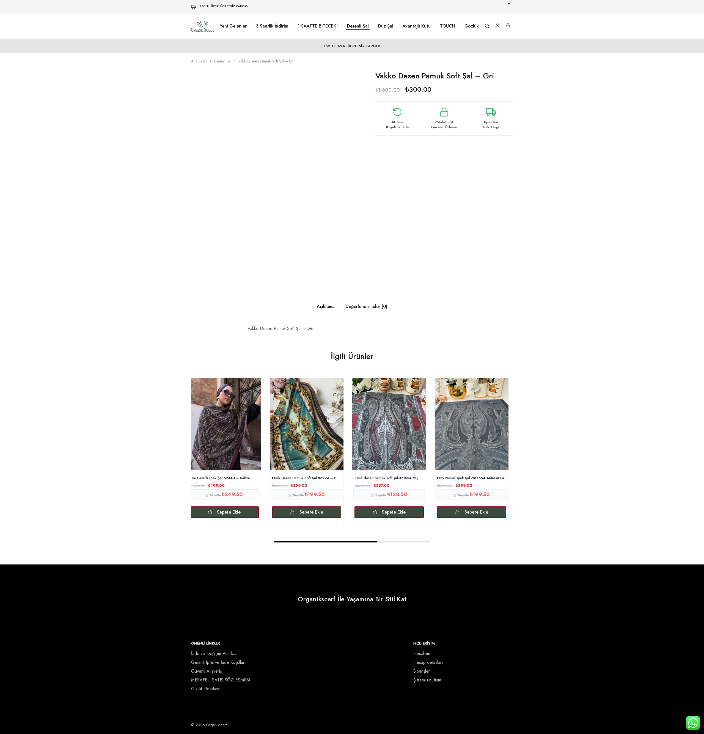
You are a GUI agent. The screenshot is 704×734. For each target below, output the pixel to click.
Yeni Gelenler (233, 26)
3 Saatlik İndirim (272, 26)
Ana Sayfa (199, 61)
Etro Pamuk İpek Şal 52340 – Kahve (219, 478)
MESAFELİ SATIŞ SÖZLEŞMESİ (220, 680)
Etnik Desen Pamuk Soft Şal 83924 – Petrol (306, 478)
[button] (224, 512)
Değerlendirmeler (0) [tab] (366, 306)
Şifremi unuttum (427, 680)
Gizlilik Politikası (206, 689)
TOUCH (447, 26)
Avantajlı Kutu (417, 26)
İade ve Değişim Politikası (215, 653)
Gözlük (471, 26)
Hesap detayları (428, 662)
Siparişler (421, 671)
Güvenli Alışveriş (206, 671)
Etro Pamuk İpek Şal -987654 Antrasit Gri (471, 478)
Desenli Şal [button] (358, 26)
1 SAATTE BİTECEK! (318, 26)
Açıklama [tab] (326, 306)
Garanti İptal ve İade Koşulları (218, 662)
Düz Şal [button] (385, 26)
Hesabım (421, 653)
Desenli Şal (223, 61)
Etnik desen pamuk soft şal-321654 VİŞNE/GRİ (389, 478)
